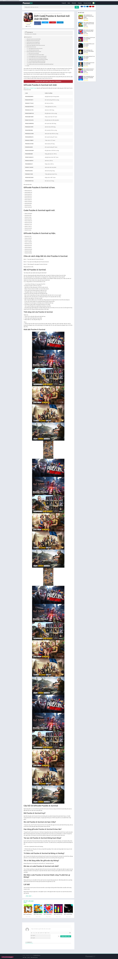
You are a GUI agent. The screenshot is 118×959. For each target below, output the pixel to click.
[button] (48, 341)
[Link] (45, 933)
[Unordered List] (40, 933)
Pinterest (53, 22)
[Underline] (35, 933)
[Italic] (33, 933)
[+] (48, 932)
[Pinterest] (93, 6)
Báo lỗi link (29, 26)
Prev (27, 896)
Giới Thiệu (24, 957)
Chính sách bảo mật (33, 957)
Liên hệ (28, 957)
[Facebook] (82, 6)
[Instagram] (87, 6)
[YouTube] (90, 6)
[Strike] (37, 933)
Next (30, 896)
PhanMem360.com (36, 955)
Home (35, 13)
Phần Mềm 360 (30, 32)
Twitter (45, 22)
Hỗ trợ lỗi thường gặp (7, 957)
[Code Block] (43, 933)
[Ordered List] (38, 933)
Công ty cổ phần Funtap (31, 88)
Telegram (60, 22)
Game (39, 13)
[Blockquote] (42, 933)
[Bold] (31, 933)
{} (46, 932)
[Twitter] (84, 6)
